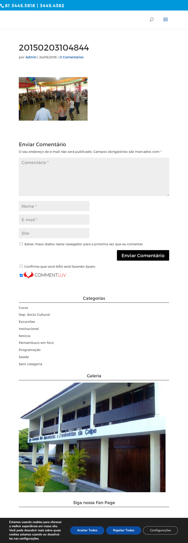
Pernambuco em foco (36, 343)
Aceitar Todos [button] (87, 530)
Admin (30, 57)
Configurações (160, 530)
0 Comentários (72, 57)
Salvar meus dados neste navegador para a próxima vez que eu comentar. (84, 244)
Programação (30, 350)
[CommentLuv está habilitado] (44, 276)
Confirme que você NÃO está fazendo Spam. (59, 266)
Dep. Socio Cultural (34, 314)
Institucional (29, 329)
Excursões (27, 322)
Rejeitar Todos (123, 530)
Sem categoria (30, 364)
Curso (23, 308)
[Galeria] (92, 491)
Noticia (24, 336)
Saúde (24, 357)
